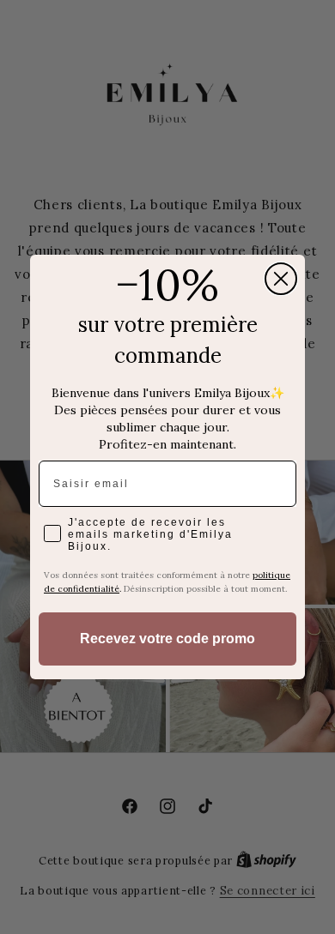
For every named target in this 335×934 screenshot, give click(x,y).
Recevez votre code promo (167, 638)
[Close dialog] (280, 278)
